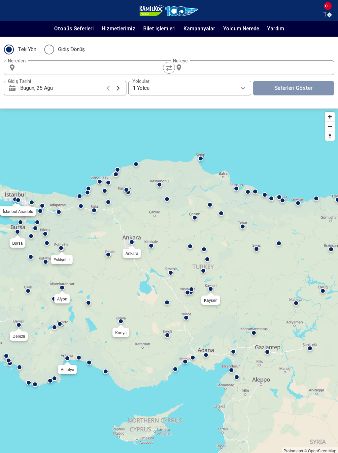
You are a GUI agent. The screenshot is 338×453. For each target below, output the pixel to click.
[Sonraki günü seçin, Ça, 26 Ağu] (118, 88)
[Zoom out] (330, 126)
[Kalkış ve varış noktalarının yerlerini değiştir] (169, 68)
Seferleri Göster (293, 88)
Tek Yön (27, 49)
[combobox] (92, 68)
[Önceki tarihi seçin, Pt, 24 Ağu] (108, 88)
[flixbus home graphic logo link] (169, 10)
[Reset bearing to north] (330, 136)
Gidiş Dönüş (71, 49)
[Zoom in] (330, 117)
